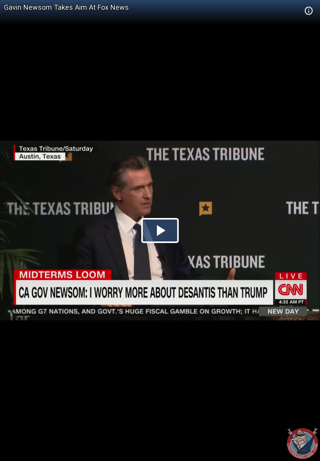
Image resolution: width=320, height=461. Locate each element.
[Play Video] (160, 230)
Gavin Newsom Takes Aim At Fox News (66, 7)
